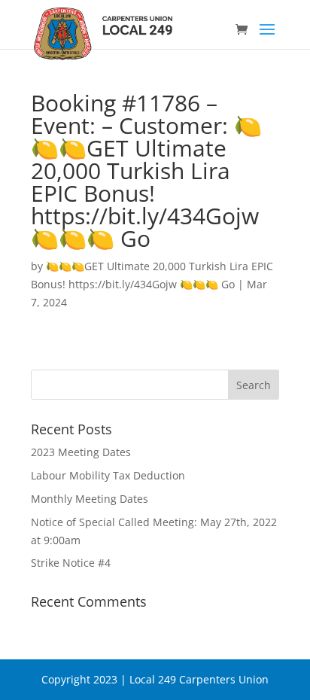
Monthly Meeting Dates (89, 499)
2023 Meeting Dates (81, 452)
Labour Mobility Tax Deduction (108, 475)
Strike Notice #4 (71, 562)
